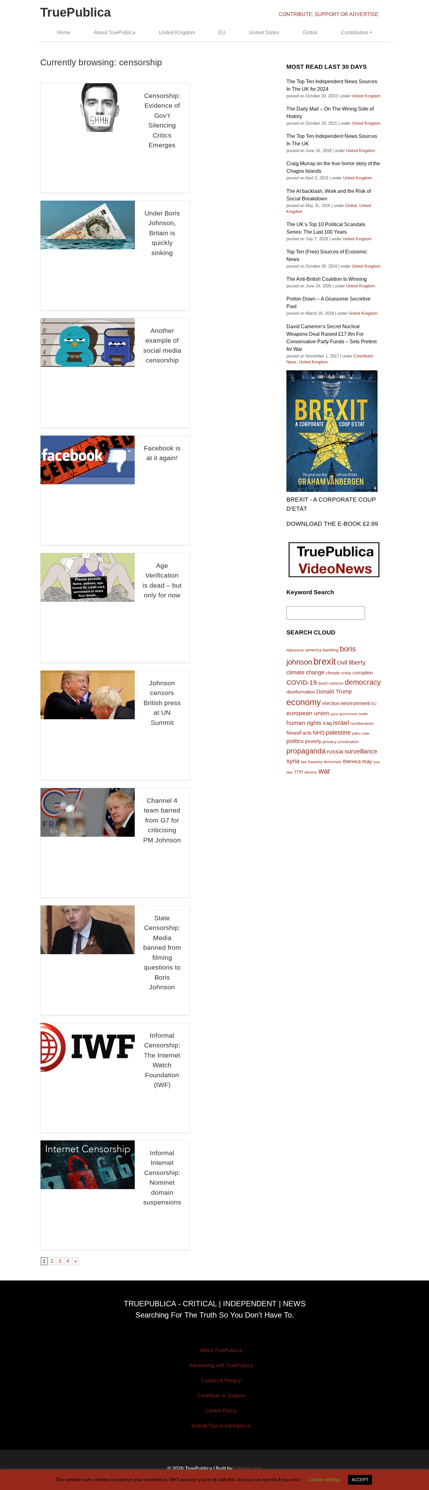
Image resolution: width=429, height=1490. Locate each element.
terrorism (333, 761)
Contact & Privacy (221, 1380)
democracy (363, 682)
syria (293, 761)
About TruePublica (114, 32)
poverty (313, 741)
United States (264, 32)
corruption (362, 672)
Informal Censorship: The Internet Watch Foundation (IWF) (162, 1060)
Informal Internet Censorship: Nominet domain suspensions (162, 1177)
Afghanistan (295, 650)
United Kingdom (177, 32)
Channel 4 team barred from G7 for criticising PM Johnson (162, 820)
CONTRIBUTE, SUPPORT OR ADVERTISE (328, 14)
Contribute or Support (221, 1395)
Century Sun (248, 1468)
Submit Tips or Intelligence (220, 1425)
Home (63, 32)
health (363, 714)
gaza (334, 714)
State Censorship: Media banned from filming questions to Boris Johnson (162, 952)
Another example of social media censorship (162, 345)
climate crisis (338, 673)
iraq (327, 723)
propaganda (306, 751)
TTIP (298, 772)
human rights (304, 723)
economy (303, 702)
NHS (319, 733)
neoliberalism (362, 723)
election (331, 703)
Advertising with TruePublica (221, 1365)
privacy (330, 741)
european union (307, 713)
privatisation (348, 742)
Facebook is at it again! (162, 453)
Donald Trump (334, 691)
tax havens (312, 761)
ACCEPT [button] (360, 1479)
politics (295, 741)
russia (335, 751)
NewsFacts (299, 733)
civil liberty (351, 662)
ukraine (310, 772)
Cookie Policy (220, 1410)
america (314, 649)
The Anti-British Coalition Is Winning (326, 279)
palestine (338, 732)
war (324, 771)
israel (341, 722)
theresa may (357, 761)
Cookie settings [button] (324, 1479)
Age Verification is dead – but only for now (162, 580)
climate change (305, 672)
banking (331, 650)
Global (310, 32)
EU (221, 32)
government (348, 714)
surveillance (361, 751)
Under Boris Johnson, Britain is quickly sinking (162, 232)
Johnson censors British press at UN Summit (162, 702)
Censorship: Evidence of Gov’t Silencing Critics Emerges (162, 120)
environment (355, 703)
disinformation (300, 691)
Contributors (354, 32)
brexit (324, 661)
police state (360, 733)
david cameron (331, 683)
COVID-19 (301, 682)
